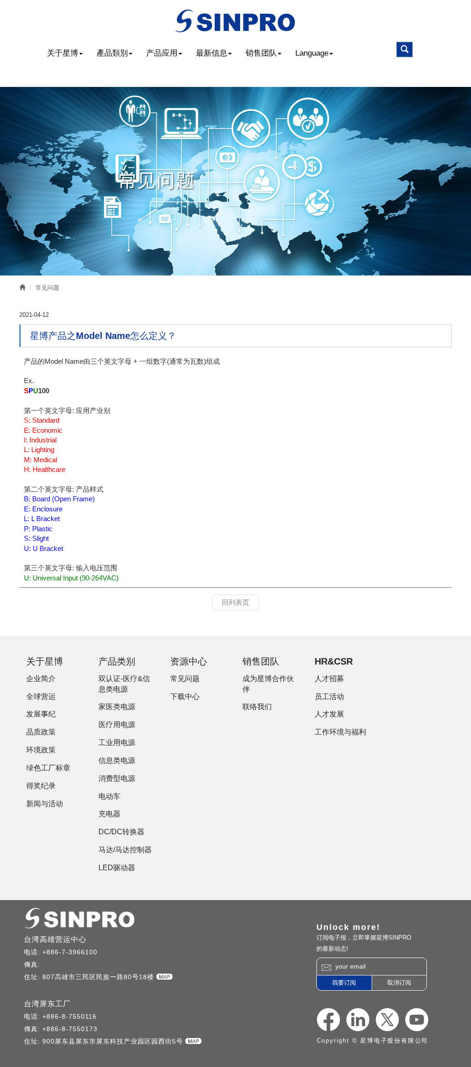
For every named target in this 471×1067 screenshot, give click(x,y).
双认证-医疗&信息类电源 (124, 684)
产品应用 (162, 53)
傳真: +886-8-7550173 (61, 1029)
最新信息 (211, 53)
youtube (416, 1019)
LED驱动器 (116, 868)
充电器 (109, 814)
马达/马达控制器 (125, 850)
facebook (328, 1019)
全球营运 (41, 696)
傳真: (33, 964)
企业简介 (41, 679)
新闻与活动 (44, 804)
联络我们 (257, 707)
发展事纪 (41, 714)
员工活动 (329, 696)
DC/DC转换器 (121, 832)
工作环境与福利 (340, 732)
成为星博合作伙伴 (268, 684)
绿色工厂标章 (48, 768)
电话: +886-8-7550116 (60, 1016)
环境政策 (41, 750)
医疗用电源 (116, 725)
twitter (387, 1019)
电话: (33, 952)
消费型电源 (116, 778)
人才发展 (329, 714)
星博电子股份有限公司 (236, 21)
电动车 (109, 796)
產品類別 (112, 53)
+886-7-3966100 (70, 952)
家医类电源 (116, 707)
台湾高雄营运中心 (55, 939)
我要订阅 (344, 982)
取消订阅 (399, 982)
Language (311, 53)
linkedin (357, 1019)
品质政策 (41, 732)
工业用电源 (116, 742)
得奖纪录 (41, 786)
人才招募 (329, 679)
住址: (33, 977)
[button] (404, 49)
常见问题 (47, 287)
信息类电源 (116, 760)
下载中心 (185, 696)
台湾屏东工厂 (47, 1004)
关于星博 (62, 53)
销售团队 (261, 53)
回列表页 (235, 602)
